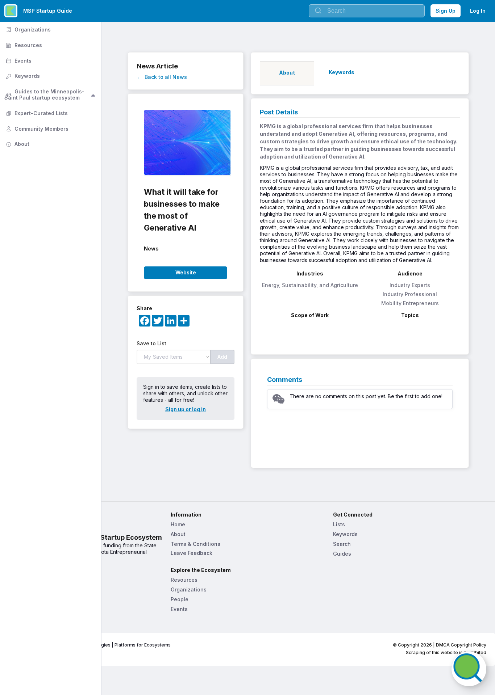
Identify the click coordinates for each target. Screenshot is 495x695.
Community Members (36, 129)
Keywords (345, 534)
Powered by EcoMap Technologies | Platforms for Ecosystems (103, 645)
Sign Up (446, 11)
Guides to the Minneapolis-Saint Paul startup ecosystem (44, 94)
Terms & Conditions (195, 544)
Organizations (189, 589)
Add (222, 357)
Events (179, 609)
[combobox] (367, 10)
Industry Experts (410, 285)
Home (178, 524)
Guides (342, 554)
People (179, 599)
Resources (184, 580)
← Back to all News (162, 77)
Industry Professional (410, 294)
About (178, 534)
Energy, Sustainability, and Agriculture (310, 285)
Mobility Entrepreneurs (410, 303)
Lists (339, 524)
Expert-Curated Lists (36, 113)
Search (342, 544)
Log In (478, 11)
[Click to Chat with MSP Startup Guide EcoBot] (469, 669)
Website (185, 272)
